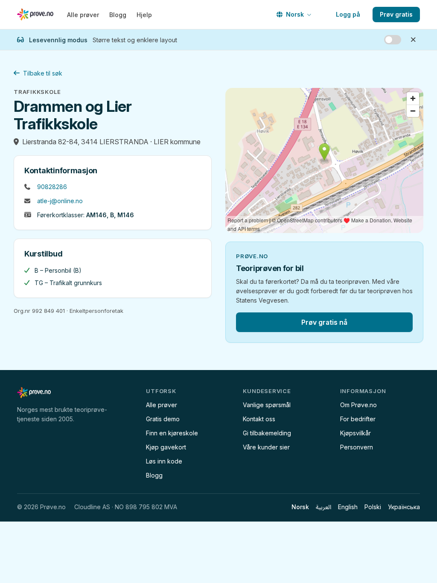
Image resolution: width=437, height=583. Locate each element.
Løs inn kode (164, 461)
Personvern (356, 447)
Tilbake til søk (42, 73)
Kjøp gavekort (166, 447)
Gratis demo (163, 419)
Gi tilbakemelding (267, 433)
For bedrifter (358, 419)
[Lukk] (413, 40)
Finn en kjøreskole (172, 433)
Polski (372, 506)
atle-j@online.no (60, 200)
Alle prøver (83, 14)
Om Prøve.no (358, 404)
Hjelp (144, 14)
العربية (323, 506)
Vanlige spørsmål (267, 404)
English (348, 506)
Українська (404, 506)
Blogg (117, 14)
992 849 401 (48, 310)
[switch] (392, 39)
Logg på (348, 14)
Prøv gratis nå (324, 322)
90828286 (52, 186)
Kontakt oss (259, 419)
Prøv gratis (396, 14)
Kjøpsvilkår (355, 433)
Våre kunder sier (266, 447)
